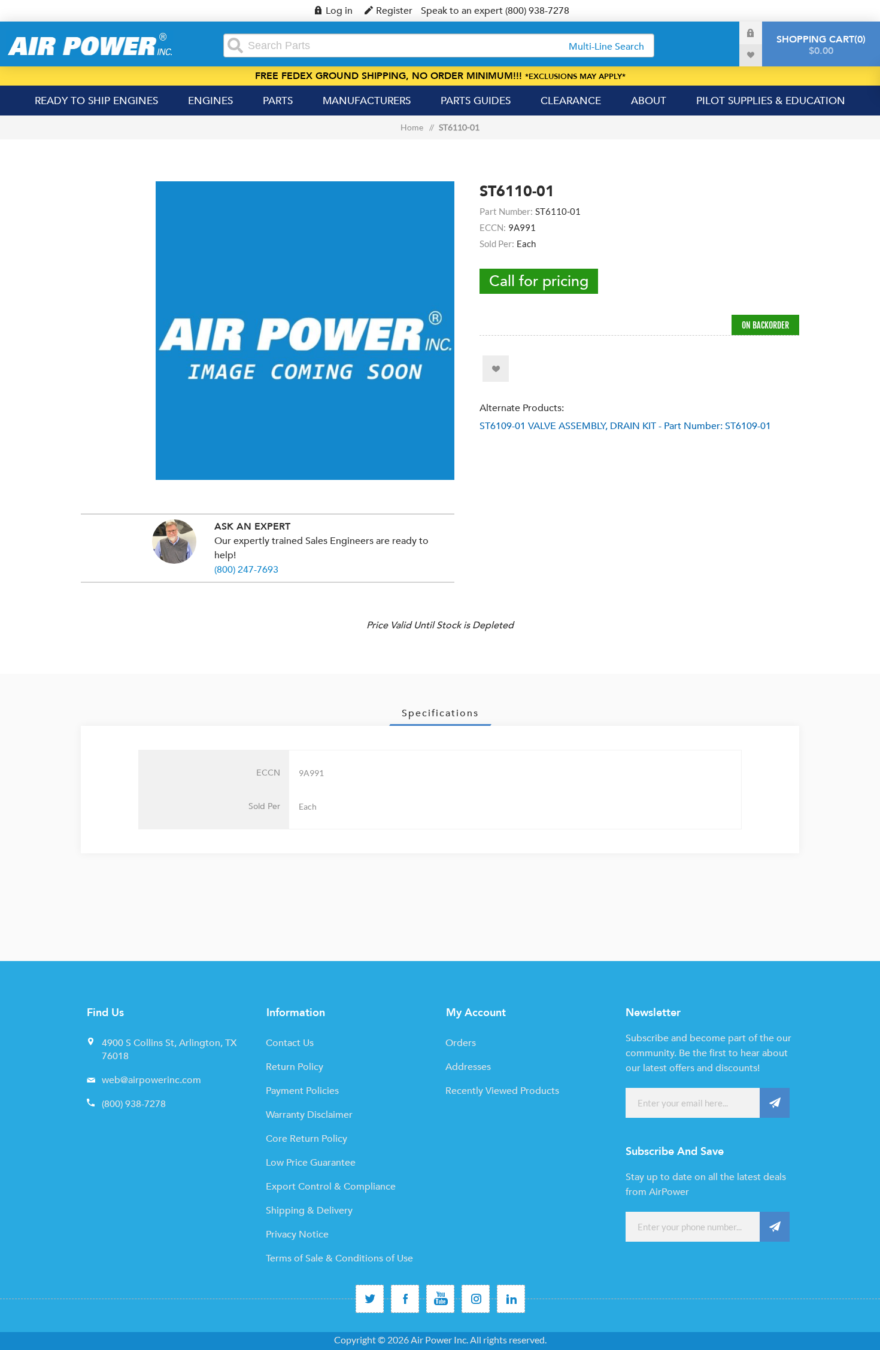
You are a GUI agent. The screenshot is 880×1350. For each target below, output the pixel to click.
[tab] (440, 713)
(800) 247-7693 (246, 569)
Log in (339, 10)
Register (394, 10)
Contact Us (290, 1043)
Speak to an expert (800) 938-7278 (495, 10)
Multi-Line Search (606, 46)
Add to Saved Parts (496, 368)
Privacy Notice (297, 1234)
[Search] (235, 45)
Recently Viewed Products (502, 1090)
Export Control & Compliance (331, 1186)
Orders (460, 1043)
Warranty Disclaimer (309, 1114)
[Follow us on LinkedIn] (511, 1299)
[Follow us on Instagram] (476, 1299)
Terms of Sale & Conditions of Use (339, 1258)
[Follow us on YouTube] (440, 1299)
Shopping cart (819, 45)
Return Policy (294, 1067)
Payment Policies (302, 1090)
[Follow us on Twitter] (370, 1299)
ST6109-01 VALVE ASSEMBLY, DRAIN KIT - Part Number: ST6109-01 (625, 426)
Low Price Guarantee (311, 1162)
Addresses (468, 1067)
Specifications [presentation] (440, 713)
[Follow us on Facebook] (405, 1299)
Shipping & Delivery (309, 1210)
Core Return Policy (306, 1138)
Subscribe (775, 1103)
